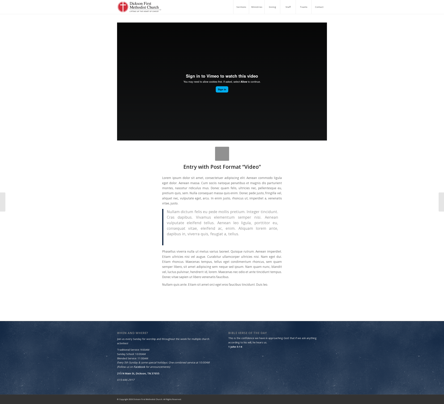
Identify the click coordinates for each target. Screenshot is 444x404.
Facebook (139, 366)
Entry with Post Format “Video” (222, 166)
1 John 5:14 (235, 346)
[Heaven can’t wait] (2, 202)
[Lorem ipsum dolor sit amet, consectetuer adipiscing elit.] (222, 154)
